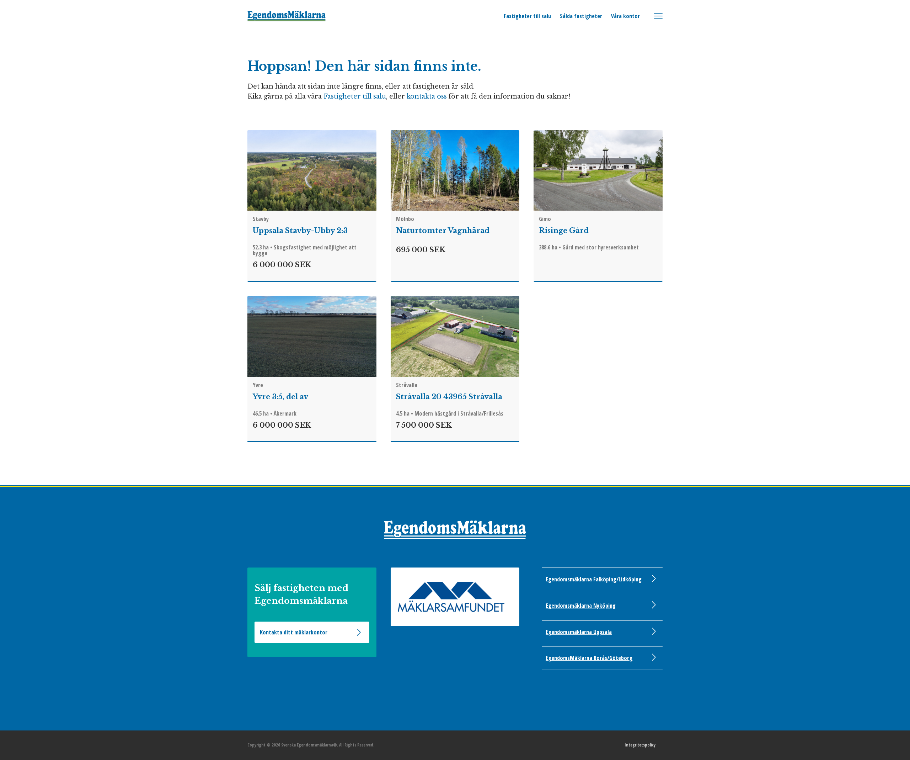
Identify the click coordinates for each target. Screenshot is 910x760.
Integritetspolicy (640, 745)
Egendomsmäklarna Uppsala (579, 632)
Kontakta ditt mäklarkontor (293, 632)
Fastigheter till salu (527, 16)
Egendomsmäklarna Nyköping (581, 605)
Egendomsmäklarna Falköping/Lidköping (594, 579)
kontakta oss (427, 96)
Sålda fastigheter (581, 16)
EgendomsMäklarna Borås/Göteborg (589, 658)
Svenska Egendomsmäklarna (286, 16)
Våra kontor (625, 16)
